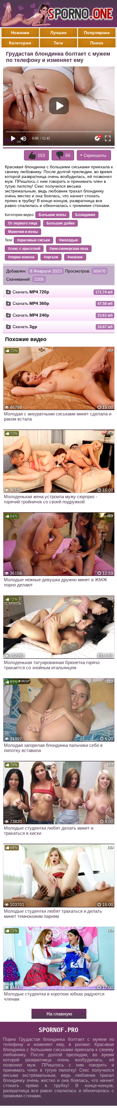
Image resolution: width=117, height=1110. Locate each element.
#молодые (68, 240)
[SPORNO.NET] (79, 14)
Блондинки (85, 215)
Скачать (31, 291)
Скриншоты (95, 155)
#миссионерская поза (69, 249)
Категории (20, 42)
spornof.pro (58, 1030)
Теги (58, 42)
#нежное (75, 257)
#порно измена (21, 257)
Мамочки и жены (23, 232)
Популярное (97, 32)
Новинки (20, 32)
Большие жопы (52, 215)
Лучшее (58, 32)
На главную (59, 1013)
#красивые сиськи (33, 240)
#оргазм (51, 257)
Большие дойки (60, 223)
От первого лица (22, 223)
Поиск (96, 42)
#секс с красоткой (24, 249)
